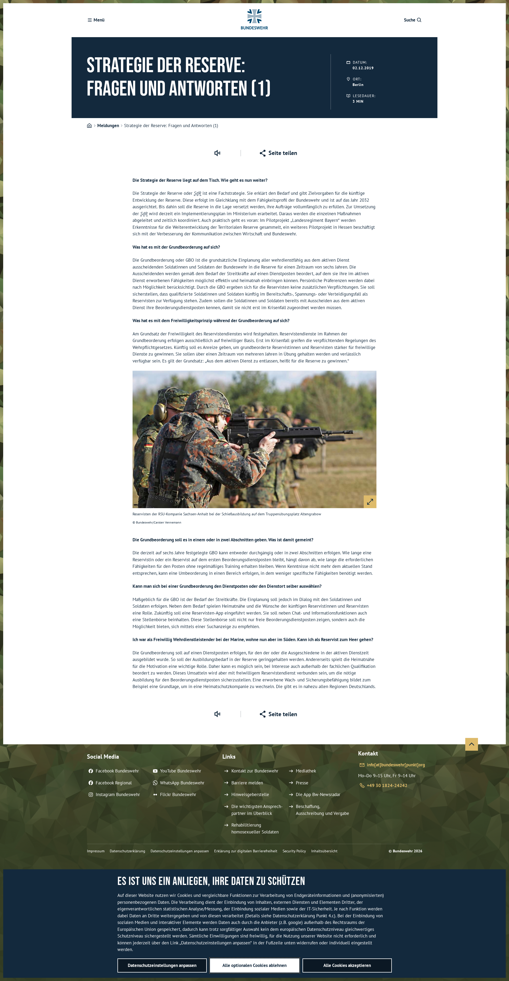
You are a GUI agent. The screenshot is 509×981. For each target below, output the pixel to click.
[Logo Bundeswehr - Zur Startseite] (254, 20)
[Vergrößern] (370, 501)
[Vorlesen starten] (217, 153)
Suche (409, 20)
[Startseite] (89, 126)
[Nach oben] (471, 744)
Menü (99, 20)
